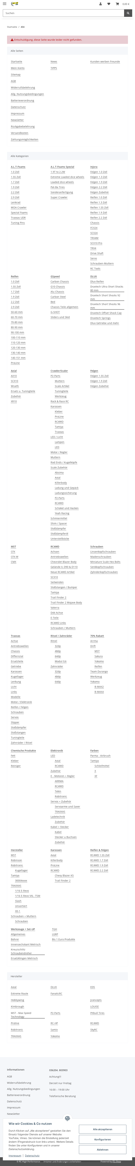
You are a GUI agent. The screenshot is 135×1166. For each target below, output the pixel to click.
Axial (57, 477)
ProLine (15, 363)
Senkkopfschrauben (102, 567)
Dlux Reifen (97, 281)
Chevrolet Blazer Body (63, 561)
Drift (93, 646)
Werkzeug (60, 396)
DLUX (54, 987)
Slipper (15, 722)
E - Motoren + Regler (63, 776)
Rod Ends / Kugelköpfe (64, 462)
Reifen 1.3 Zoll (98, 202)
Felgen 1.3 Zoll (98, 177)
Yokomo (99, 661)
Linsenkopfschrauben (103, 551)
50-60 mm (17, 312)
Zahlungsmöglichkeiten (24, 139)
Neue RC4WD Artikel (63, 572)
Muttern (60, 381)
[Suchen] (128, 13)
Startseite (16, 61)
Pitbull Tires (97, 1013)
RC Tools (95, 268)
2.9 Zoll (15, 197)
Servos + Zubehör (61, 801)
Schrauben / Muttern (63, 628)
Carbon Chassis (60, 281)
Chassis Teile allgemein (64, 307)
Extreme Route (19, 993)
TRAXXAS (60, 811)
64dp (58, 656)
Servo (93, 258)
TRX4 (93, 248)
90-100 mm (17, 332)
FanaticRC (56, 993)
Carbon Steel (58, 296)
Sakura (99, 656)
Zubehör (16, 396)
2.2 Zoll (15, 192)
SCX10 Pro (96, 243)
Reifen (98, 666)
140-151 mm (18, 357)
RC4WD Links (58, 622)
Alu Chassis (57, 291)
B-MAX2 (99, 686)
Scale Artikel (62, 386)
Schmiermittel (59, 518)
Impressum (15, 1155)
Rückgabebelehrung (23, 126)
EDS (92, 987)
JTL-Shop (116, 1161)
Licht (14, 686)
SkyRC (93, 1029)
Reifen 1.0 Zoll (98, 197)
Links (14, 691)
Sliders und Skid (60, 317)
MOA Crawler (19, 207)
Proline (15, 1023)
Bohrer (15, 939)
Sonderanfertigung (62, 192)
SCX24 (94, 233)
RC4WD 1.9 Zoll (99, 865)
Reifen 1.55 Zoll (99, 207)
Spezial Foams (19, 212)
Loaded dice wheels (62, 182)
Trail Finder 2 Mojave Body (66, 602)
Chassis (94, 222)
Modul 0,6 (60, 661)
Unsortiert (21, 906)
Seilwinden (57, 582)
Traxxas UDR (18, 217)
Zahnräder (57, 666)
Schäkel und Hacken (67, 508)
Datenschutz (32, 1155)
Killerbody (61, 482)
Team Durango (99, 671)
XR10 (14, 401)
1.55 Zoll (16, 177)
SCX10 (14, 381)
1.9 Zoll (15, 187)
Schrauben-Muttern (102, 263)
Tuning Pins (18, 222)
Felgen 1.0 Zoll (98, 171)
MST (97, 651)
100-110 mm (18, 337)
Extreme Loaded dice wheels (67, 177)
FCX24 (93, 227)
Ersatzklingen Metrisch (24, 958)
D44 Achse (57, 612)
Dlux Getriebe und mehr (104, 323)
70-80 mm (17, 322)
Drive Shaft (96, 253)
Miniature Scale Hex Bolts (105, 561)
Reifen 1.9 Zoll (98, 212)
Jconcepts (96, 1000)
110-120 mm (18, 342)
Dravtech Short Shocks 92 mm (105, 297)
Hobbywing (17, 1000)
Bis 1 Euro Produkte (63, 939)
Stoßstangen (18, 732)
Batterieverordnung (22, 100)
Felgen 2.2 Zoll (98, 187)
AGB (13, 81)
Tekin (58, 791)
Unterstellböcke (60, 538)
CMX (13, 561)
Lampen (59, 442)
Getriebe (16, 666)
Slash (18, 901)
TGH (54, 929)
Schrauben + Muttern (23, 916)
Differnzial (17, 656)
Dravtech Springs (100, 318)
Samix (54, 1029)
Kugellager (17, 676)
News (54, 61)
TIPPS (54, 68)
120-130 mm (18, 347)
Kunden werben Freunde (105, 61)
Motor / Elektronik (21, 702)
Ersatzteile (17, 661)
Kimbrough (17, 1006)
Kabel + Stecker (60, 826)
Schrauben (17, 712)
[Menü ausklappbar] (4, 2)
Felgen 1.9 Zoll (98, 182)
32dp (58, 646)
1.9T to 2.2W (58, 171)
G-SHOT (55, 312)
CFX (13, 551)
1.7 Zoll (15, 182)
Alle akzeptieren (102, 1129)
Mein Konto (17, 68)
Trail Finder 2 (58, 597)
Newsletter (17, 120)
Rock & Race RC (60, 401)
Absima (59, 472)
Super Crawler (59, 197)
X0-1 (17, 911)
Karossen (56, 406)
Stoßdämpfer (58, 528)
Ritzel (54, 641)
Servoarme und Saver (67, 806)
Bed (53, 301)
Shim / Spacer (59, 523)
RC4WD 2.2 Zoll (99, 870)
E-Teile (55, 617)
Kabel (58, 832)
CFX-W (14, 556)
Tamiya (59, 426)
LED (57, 447)
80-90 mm (17, 327)
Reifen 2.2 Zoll (98, 217)
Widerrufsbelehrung (23, 87)
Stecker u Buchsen (66, 837)
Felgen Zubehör (99, 192)
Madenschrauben (100, 556)
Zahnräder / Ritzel (21, 742)
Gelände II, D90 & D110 (64, 567)
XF (96, 776)
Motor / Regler (59, 452)
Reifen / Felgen (19, 707)
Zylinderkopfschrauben (104, 572)
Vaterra (55, 607)
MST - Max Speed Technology (21, 1014)
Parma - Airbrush (100, 755)
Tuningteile (61, 391)
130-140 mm (18, 352)
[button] (101, 3)
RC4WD (59, 421)
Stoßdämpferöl (59, 533)
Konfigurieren (102, 1139)
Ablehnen (102, 1149)
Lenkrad (15, 202)
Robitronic (61, 796)
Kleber (59, 411)
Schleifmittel (102, 765)
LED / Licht (57, 437)
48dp (58, 651)
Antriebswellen (59, 556)
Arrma (94, 641)
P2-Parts (55, 375)
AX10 (14, 375)
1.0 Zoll (15, 171)
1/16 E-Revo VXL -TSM (27, 895)
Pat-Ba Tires (58, 187)
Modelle (15, 697)
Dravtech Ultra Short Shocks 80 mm (106, 288)
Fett (13, 755)
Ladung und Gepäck (66, 487)
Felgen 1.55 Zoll (99, 375)
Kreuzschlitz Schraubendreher (21, 951)
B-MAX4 (99, 691)
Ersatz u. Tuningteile (23, 391)
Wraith (15, 386)
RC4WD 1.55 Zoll (100, 855)
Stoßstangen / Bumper (64, 587)
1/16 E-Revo (22, 890)
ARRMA (59, 781)
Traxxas (59, 431)
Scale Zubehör (59, 467)
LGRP (55, 934)
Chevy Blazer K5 (64, 875)
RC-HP (54, 1023)
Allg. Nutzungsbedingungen (27, 94)
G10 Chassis (58, 286)
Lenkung (16, 681)
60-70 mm (17, 317)
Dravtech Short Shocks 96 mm (105, 305)
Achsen (55, 551)
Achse (14, 641)
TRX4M (94, 238)
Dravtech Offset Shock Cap (106, 313)
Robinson (16, 860)
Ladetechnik (58, 816)
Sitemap (16, 74)
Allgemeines (18, 934)
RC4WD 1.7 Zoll (99, 860)
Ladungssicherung (66, 493)
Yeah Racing (62, 513)
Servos (15, 717)
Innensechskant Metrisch (26, 944)
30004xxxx (21, 880)
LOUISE (94, 1006)
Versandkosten (19, 133)
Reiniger (16, 765)
